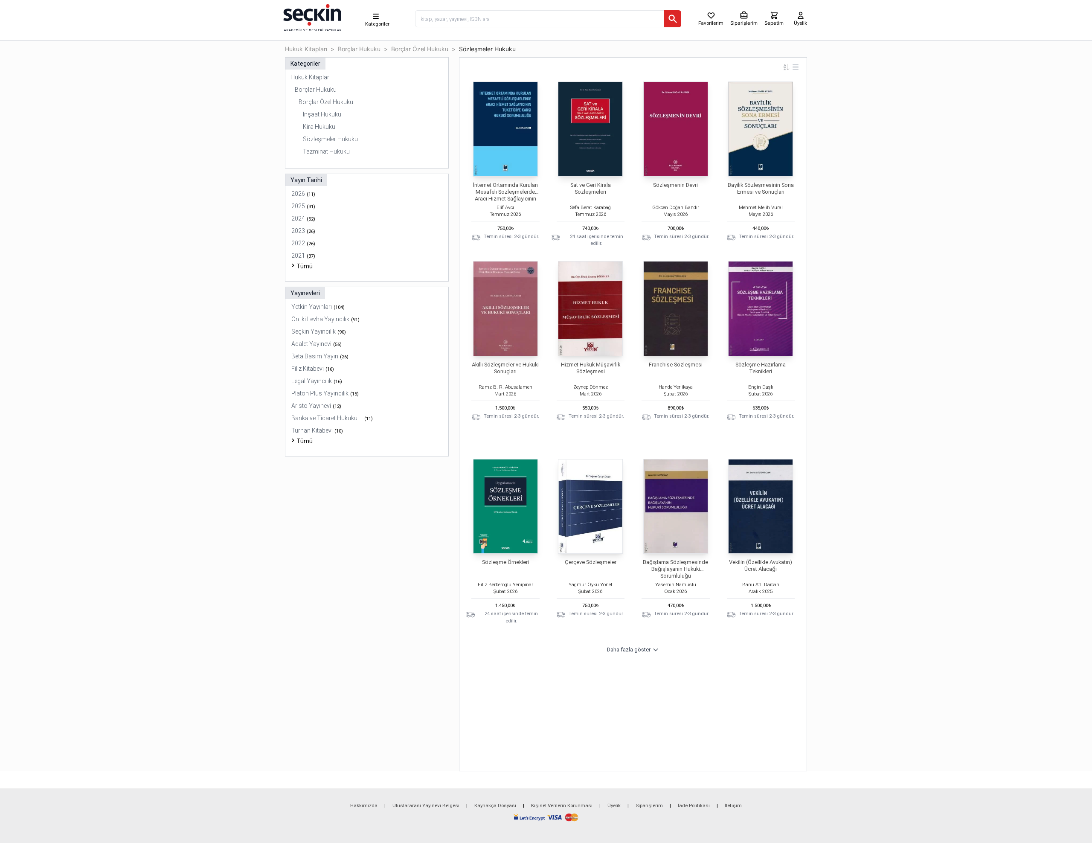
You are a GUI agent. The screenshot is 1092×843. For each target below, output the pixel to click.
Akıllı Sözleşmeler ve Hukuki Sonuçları (505, 368)
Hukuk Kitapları (306, 48)
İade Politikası (694, 805)
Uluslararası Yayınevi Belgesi (425, 805)
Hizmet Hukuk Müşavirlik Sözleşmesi (590, 368)
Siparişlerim (649, 805)
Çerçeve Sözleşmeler (590, 562)
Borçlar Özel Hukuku (419, 48)
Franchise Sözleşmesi (676, 364)
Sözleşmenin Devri (675, 185)
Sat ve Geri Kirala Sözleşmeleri (590, 188)
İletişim (733, 805)
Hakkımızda (364, 805)
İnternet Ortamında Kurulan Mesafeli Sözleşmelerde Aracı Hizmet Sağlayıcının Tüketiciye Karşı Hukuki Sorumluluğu (505, 198)
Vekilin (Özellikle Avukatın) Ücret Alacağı (760, 565)
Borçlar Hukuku (359, 48)
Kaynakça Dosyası (495, 805)
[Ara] (672, 18)
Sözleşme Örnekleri (505, 562)
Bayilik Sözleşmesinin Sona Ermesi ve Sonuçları (761, 188)
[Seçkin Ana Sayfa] (311, 17)
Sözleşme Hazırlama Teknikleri (760, 368)
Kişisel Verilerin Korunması (561, 805)
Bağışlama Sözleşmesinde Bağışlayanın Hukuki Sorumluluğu (675, 569)
